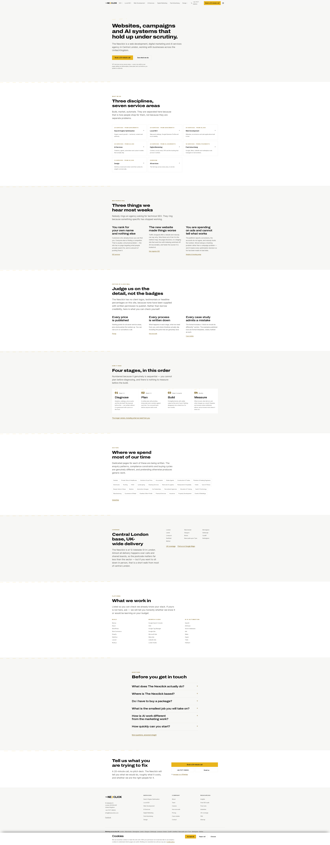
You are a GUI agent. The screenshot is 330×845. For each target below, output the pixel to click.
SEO (120, 3)
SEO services (116, 254)
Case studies (190, 336)
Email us (206, 770)
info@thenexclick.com (111, 813)
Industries (115, 500)
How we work (153, 333)
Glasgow (147, 831)
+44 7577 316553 (183, 770)
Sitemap (202, 819)
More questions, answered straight (144, 735)
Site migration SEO (154, 251)
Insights (202, 799)
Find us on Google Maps (186, 546)
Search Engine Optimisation (151, 799)
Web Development (139, 3)
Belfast (201, 831)
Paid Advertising (175, 3)
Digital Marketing (162, 3)
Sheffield (175, 831)
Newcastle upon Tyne (184, 831)
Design (184, 3)
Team (173, 802)
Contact (174, 819)
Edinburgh (153, 831)
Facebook (108, 817)
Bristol (165, 831)
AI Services (151, 3)
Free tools (203, 806)
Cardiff (170, 831)
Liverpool (159, 831)
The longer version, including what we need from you (131, 418)
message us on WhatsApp (180, 774)
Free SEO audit (204, 802)
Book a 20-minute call (212, 3)
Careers (174, 806)
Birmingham (136, 831)
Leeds (142, 831)
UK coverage (170, 546)
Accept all (190, 836)
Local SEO (128, 3)
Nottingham (195, 831)
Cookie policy (170, 842)
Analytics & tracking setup (193, 254)
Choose (213, 836)
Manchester (128, 831)
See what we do (143, 58)
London (122, 831)
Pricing (114, 333)
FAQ (201, 816)
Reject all (202, 836)
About (173, 799)
